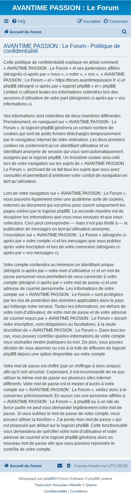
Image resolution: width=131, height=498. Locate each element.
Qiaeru (91, 485)
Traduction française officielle (58, 485)
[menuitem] (19, 21)
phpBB (49, 478)
